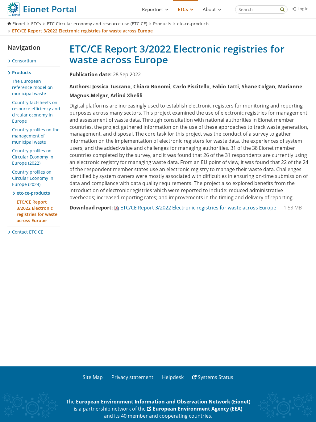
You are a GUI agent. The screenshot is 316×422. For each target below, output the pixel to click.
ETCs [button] (183, 9)
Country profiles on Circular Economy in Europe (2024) (32, 178)
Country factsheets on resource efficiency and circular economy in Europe (36, 111)
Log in (303, 8)
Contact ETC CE (27, 232)
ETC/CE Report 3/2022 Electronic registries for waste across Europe (198, 207)
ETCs (36, 24)
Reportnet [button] (152, 9)
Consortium (23, 61)
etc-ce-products (193, 24)
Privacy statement (132, 377)
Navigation (23, 47)
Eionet (18, 24)
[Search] (282, 10)
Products (162, 24)
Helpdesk (173, 377)
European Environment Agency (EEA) (197, 408)
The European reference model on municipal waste (32, 87)
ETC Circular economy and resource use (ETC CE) (97, 24)
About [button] (209, 9)
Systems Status (215, 377)
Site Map (93, 377)
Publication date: (90, 74)
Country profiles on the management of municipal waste (36, 136)
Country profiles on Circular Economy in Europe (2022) (32, 157)
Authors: (80, 86)
